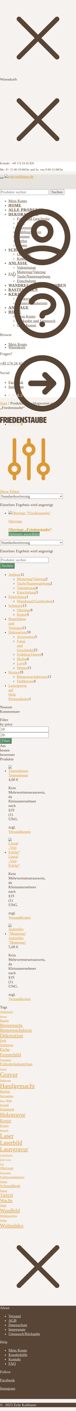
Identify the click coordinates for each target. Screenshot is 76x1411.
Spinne (3, 1190)
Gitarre (3, 1069)
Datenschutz (17, 1325)
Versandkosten (19, 832)
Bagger (3, 1016)
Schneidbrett (10, 1186)
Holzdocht (7, 1109)
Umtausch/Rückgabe (24, 1334)
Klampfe (4, 1130)
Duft (3, 1040)
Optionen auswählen (24, 534)
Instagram (16, 387)
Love (2, 1159)
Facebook (15, 382)
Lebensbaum (6, 1155)
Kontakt (14, 1359)
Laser (7, 1135)
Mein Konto (17, 201)
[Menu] (1, 177)
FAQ (12, 274)
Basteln (4, 1020)
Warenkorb (16, 347)
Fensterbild (10, 1054)
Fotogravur (5, 1060)
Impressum (16, 1329)
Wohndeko (11, 1225)
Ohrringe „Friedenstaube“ (30, 529)
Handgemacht (17, 1085)
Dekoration (11, 1035)
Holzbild (4, 1105)
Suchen (57, 192)
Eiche (5, 1049)
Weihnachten (8, 1216)
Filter (6, 741)
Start (3, 403)
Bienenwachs (11, 1025)
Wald (3, 1205)
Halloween (5, 1080)
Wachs (6, 1200)
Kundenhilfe (17, 1355)
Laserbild (11, 1142)
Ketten (4, 1125)
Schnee (3, 1181)
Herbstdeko (7, 1096)
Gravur (9, 1074)
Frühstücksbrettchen (16, 1064)
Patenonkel (5, 1173)
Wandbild (10, 1210)
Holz (9, 1100)
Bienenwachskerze (16, 1030)
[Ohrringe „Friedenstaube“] (29, 513)
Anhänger (6, 1011)
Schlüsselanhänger (12, 1177)
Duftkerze (6, 1045)
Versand (14, 1316)
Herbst (5, 1092)
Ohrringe (15, 521)
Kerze (5, 1120)
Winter (3, 1220)
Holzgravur (12, 1115)
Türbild (6, 1195)
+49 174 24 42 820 (14, 363)
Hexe (2, 1101)
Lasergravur (14, 1149)
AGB (12, 1320)
